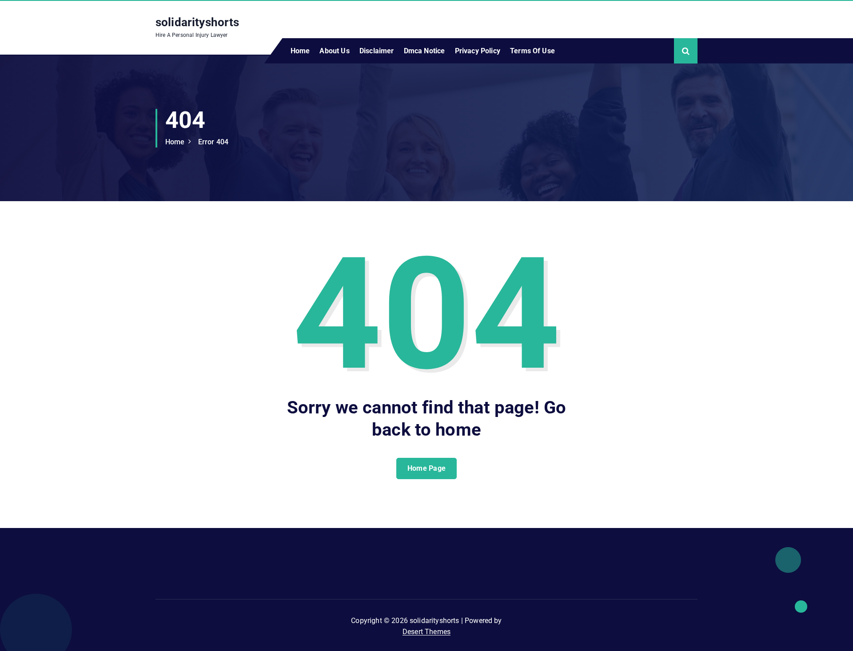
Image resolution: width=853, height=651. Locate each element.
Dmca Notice (424, 51)
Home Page (426, 468)
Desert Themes (426, 631)
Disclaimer (376, 51)
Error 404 (213, 142)
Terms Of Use (532, 51)
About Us (334, 51)
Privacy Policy (477, 51)
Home (300, 51)
